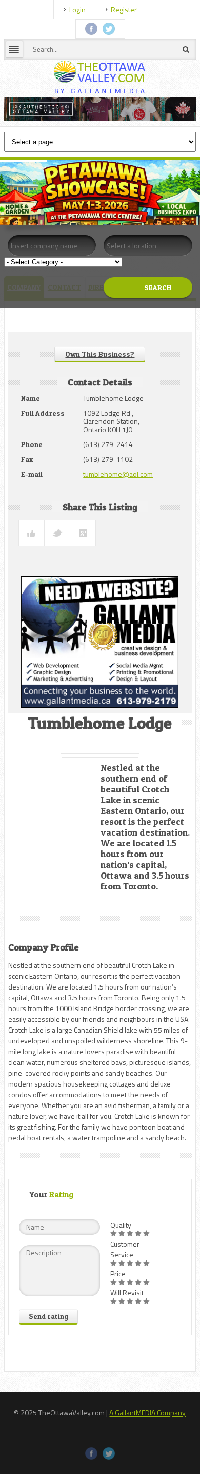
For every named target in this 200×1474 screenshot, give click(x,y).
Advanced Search (141, 313)
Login (77, 9)
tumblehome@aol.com (118, 474)
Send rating (48, 1316)
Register (124, 9)
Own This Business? (99, 354)
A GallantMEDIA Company (147, 1412)
